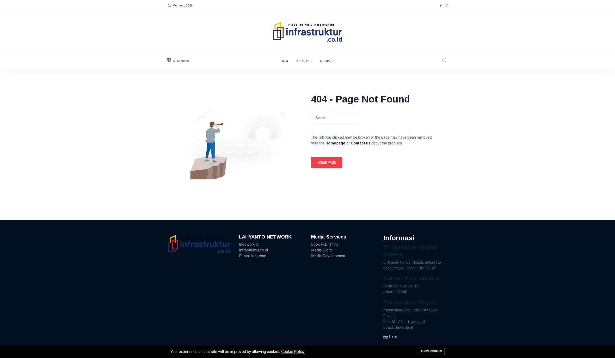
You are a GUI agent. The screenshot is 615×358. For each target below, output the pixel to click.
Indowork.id (248, 244)
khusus (302, 61)
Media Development (328, 256)
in (395, 336)
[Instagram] (446, 5)
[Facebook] (440, 5)
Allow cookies (431, 351)
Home (285, 61)
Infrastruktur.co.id (253, 250)
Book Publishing (324, 244)
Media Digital (322, 250)
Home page (326, 162)
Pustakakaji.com (252, 256)
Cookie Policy (293, 351)
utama (325, 61)
